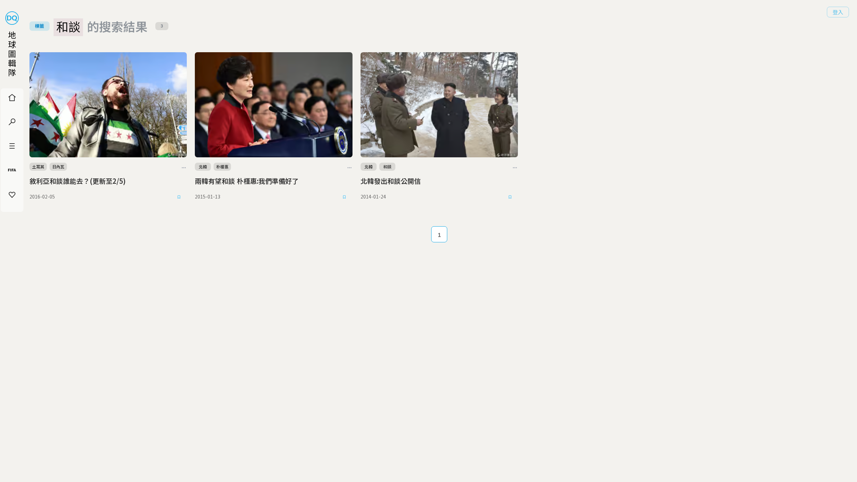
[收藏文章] (179, 197)
